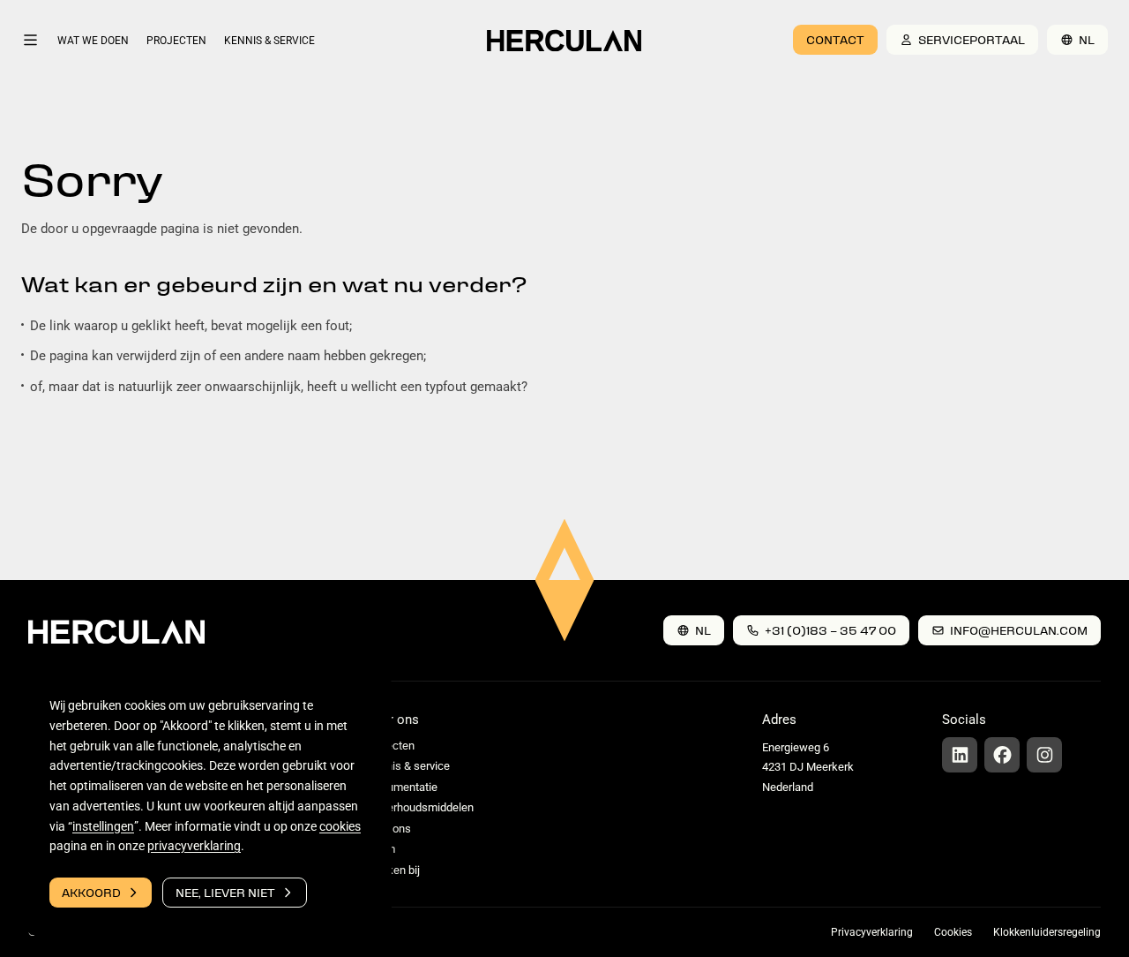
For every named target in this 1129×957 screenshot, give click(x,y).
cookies (340, 826)
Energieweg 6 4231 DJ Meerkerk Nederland (808, 767)
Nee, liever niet (225, 892)
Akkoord (91, 892)
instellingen (103, 826)
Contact (835, 39)
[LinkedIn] (959, 754)
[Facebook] (1002, 754)
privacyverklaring (194, 846)
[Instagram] (1044, 754)
